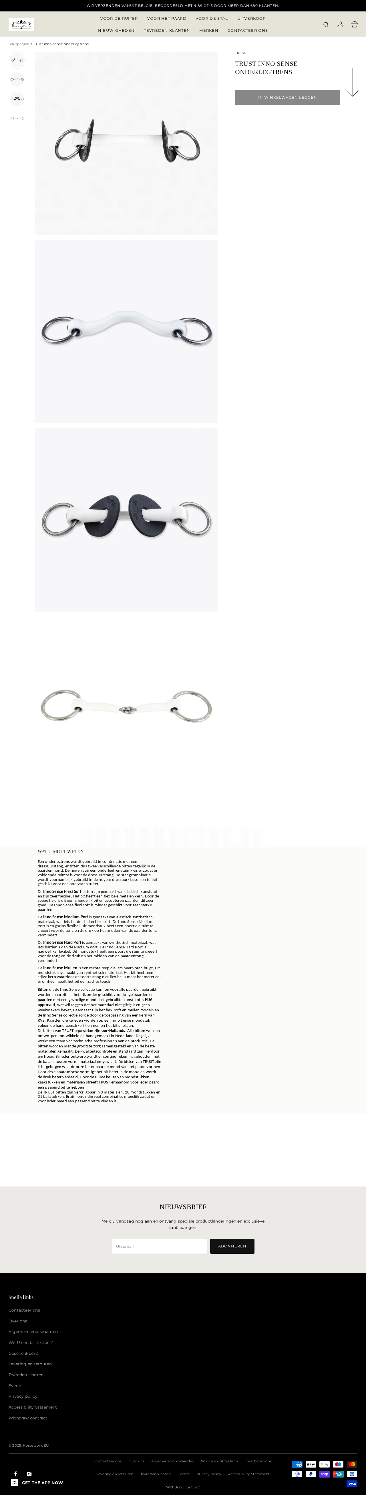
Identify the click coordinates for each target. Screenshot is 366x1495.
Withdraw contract (183, 1487)
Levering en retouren (115, 1474)
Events (184, 1474)
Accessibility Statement (249, 1474)
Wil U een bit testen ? (219, 1461)
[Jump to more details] (353, 84)
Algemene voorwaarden (172, 1461)
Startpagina (19, 44)
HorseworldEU (36, 1445)
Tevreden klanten (155, 1474)
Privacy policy (208, 1474)
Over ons (137, 1461)
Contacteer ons (108, 1461)
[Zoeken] (326, 24)
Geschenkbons (259, 1461)
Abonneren (232, 1246)
